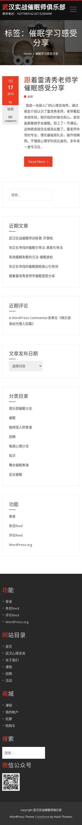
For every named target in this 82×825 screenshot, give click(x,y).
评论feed (16, 535)
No (10, 119)
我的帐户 (12, 712)
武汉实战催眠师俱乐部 (34, 7)
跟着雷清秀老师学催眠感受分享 (51, 84)
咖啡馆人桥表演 (20, 427)
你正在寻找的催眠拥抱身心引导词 (33, 266)
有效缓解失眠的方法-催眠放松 (31, 257)
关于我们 (12, 660)
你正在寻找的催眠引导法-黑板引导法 (36, 247)
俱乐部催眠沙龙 (20, 408)
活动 (8, 680)
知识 (12, 455)
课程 (8, 667)
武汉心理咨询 (15, 653)
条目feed (16, 526)
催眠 (30, 97)
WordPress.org (20, 544)
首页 (8, 646)
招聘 (12, 436)
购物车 (10, 725)
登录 (12, 516)
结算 (8, 719)
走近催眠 (15, 474)
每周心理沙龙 (19, 446)
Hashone (43, 817)
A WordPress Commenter (28, 318)
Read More (36, 161)
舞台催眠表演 (19, 465)
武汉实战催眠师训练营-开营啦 (31, 238)
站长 (10, 109)
